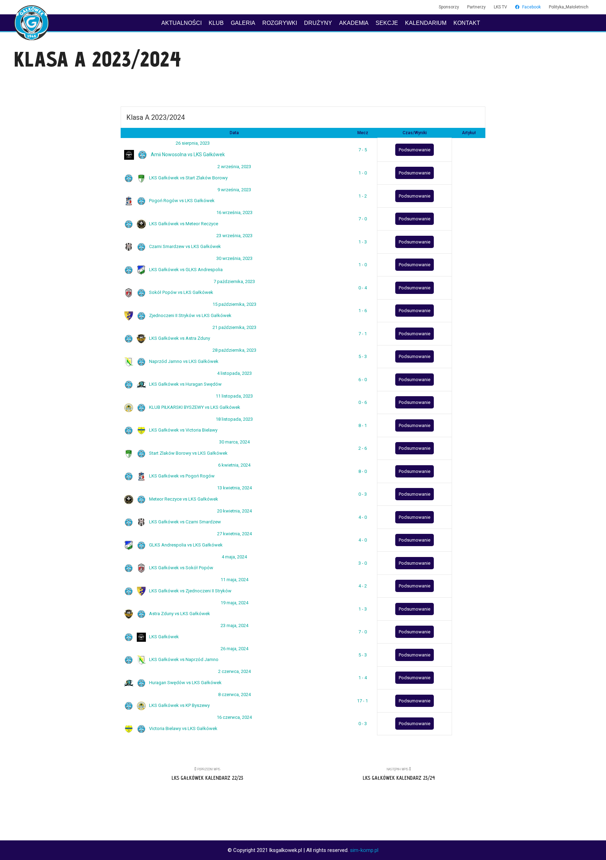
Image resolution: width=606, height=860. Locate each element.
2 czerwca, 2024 (234, 671)
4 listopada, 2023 (234, 373)
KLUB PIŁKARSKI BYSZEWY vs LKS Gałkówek (194, 407)
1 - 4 (362, 677)
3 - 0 (362, 563)
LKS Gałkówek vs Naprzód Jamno (183, 659)
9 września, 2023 (234, 189)
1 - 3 (362, 242)
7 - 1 (362, 333)
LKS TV (500, 7)
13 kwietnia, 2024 (234, 487)
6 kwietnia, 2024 (234, 465)
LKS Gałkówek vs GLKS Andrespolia (185, 269)
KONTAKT (466, 23)
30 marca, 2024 (234, 442)
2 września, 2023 (234, 166)
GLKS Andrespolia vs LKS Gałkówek (185, 545)
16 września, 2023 (234, 212)
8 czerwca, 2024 (234, 694)
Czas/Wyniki (415, 132)
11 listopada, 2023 (234, 396)
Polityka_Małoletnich (568, 7)
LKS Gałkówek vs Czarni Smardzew (184, 521)
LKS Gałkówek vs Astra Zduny (179, 338)
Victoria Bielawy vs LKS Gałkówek (182, 728)
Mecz (362, 132)
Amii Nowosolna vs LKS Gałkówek (187, 154)
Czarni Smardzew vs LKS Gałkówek (184, 246)
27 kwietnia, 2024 (234, 533)
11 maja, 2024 (234, 579)
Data (234, 132)
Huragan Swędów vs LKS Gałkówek (185, 682)
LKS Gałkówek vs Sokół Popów (180, 567)
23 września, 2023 (234, 235)
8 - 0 (362, 471)
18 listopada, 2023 (234, 419)
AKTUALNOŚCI (181, 23)
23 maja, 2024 (234, 625)
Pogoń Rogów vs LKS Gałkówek (181, 200)
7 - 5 (362, 149)
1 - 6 (362, 310)
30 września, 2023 (234, 258)
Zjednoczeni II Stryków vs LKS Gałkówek (189, 315)
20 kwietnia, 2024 (234, 511)
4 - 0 (362, 517)
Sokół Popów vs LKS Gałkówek (180, 292)
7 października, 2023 (234, 281)
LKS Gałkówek (163, 636)
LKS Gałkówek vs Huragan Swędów (185, 384)
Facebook (531, 7)
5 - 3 (362, 356)
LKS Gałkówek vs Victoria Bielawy (182, 430)
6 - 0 (362, 379)
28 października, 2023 (234, 350)
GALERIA (243, 23)
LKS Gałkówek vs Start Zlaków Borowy (188, 177)
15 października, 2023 (234, 304)
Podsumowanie (414, 149)
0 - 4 (362, 287)
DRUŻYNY (318, 23)
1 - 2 (362, 196)
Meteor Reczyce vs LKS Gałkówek (183, 499)
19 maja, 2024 (234, 602)
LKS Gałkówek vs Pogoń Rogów (181, 476)
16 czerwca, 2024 (234, 717)
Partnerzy (476, 7)
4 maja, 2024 (234, 556)
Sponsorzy (449, 7)
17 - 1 (362, 700)
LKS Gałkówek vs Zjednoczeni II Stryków (189, 590)
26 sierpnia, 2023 (193, 143)
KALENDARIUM (425, 23)
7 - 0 (362, 218)
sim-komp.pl (364, 850)
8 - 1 (362, 425)
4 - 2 (362, 586)
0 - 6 (362, 402)
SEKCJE (387, 23)
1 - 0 (362, 173)
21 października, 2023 (234, 327)
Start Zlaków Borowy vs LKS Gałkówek (188, 453)
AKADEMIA (354, 23)
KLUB (216, 23)
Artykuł (469, 132)
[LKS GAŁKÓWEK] (31, 23)
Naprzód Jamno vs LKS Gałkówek (183, 361)
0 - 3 (362, 494)
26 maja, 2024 (234, 648)
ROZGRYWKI (279, 23)
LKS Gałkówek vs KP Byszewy (179, 705)
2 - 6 (362, 448)
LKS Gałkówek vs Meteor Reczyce (183, 223)
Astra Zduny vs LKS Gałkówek (179, 613)
